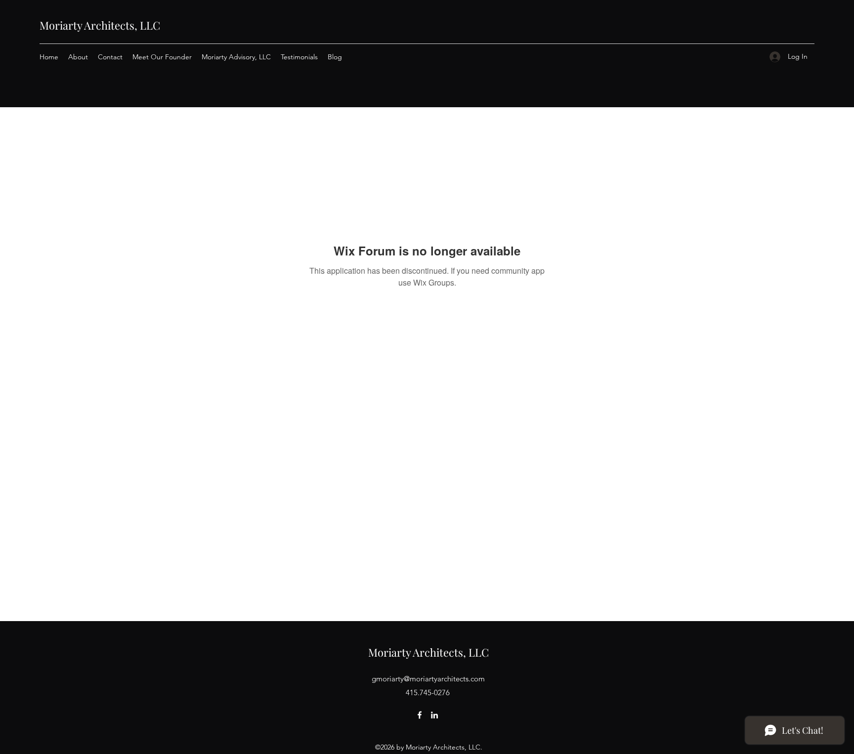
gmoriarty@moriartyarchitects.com (428, 678)
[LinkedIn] (434, 715)
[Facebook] (420, 715)
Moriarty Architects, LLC (100, 25)
